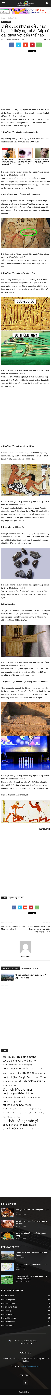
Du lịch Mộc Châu (17, 1089)
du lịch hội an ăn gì (14, 1077)
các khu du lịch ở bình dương (19, 1056)
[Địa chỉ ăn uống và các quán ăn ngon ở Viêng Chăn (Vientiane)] (7, 1236)
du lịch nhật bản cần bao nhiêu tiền (14, 1097)
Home (3, 18)
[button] (47, 3)
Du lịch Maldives (7, 1325)
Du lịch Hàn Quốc (8, 1303)
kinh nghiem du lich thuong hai (13, 1113)
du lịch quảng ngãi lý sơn (17, 1105)
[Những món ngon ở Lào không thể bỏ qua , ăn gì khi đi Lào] (7, 1212)
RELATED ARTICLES (10, 968)
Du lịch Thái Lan (7, 1296)
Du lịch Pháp (6, 1310)
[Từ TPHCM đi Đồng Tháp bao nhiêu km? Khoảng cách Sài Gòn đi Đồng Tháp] (7, 1279)
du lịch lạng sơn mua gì (10, 1081)
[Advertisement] (25, 80)
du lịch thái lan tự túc (10, 1109)
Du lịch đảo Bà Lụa (36, 1109)
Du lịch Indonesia (8, 1321)
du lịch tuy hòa (23, 1109)
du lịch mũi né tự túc (9, 1085)
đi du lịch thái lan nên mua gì (19, 1124)
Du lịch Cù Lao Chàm (9, 1073)
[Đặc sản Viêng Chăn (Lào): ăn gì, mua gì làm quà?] (7, 1224)
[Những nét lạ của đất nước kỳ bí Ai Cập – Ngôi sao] (7, 977)
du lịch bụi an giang (25, 1064)
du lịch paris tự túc (34, 1097)
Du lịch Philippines (8, 1318)
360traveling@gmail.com (30, 1366)
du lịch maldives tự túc (32, 1081)
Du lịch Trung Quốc (9, 1307)
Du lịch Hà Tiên (40, 1073)
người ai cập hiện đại (16, 898)
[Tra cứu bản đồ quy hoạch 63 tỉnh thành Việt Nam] (25, 11)
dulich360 (6, 39)
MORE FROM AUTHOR (29, 968)
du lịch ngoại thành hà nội (18, 1093)
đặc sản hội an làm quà (16, 1128)
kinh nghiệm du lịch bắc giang (34, 1113)
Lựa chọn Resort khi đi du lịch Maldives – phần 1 (13, 927)
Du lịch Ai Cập (13, 18)
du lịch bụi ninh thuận (16, 1068)
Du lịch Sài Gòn (7, 1314)
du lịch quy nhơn (12, 1101)
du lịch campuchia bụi (37, 1069)
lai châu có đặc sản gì (20, 1121)
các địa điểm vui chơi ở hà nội (19, 1060)
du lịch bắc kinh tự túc (10, 1064)
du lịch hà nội (26, 1073)
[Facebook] (25, 1382)
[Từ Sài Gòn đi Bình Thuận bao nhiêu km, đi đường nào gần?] (7, 1255)
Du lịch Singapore (8, 1299)
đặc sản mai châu (36, 1129)
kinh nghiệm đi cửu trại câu (12, 1117)
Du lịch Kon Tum (36, 1077)
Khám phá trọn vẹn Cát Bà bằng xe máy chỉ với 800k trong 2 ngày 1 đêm (39, 929)
